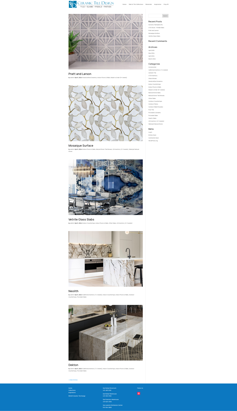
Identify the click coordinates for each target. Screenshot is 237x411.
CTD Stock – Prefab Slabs (156, 27)
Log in (150, 132)
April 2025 (151, 50)
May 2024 (151, 53)
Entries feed (152, 135)
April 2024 (151, 56)
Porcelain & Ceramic (154, 112)
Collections (72, 390)
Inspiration (157, 4)
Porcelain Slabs (81, 297)
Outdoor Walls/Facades (155, 107)
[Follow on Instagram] (138, 393)
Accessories (152, 67)
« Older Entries (73, 380)
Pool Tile (151, 110)
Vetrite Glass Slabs (81, 219)
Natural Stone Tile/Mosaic (104, 149)
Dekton (73, 365)
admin (72, 77)
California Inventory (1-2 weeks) (92, 295)
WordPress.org (153, 141)
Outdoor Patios (153, 104)
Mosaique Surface (81, 145)
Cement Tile (152, 73)
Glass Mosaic (152, 78)
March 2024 (152, 59)
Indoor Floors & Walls (103, 77)
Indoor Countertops (89, 223)
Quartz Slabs (152, 118)
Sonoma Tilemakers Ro (155, 25)
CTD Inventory (152, 75)
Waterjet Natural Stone (155, 124)
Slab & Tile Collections (136, 4)
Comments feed (153, 138)
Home (124, 4)
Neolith (74, 291)
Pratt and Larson (80, 74)
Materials (149, 4)
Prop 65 (166, 4)
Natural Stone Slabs (154, 93)
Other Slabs (112, 223)
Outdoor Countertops (155, 101)
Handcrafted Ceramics (90, 77)
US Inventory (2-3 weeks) (120, 149)
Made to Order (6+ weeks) (119, 77)
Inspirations (72, 392)
